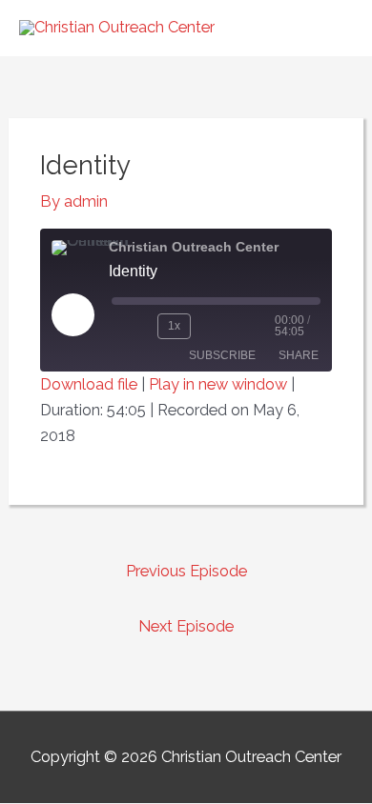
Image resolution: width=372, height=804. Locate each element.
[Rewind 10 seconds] (131, 325)
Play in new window (218, 384)
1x (174, 325)
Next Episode (186, 626)
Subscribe (222, 355)
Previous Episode (186, 571)
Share (299, 355)
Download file (88, 384)
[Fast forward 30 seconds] (236, 325)
